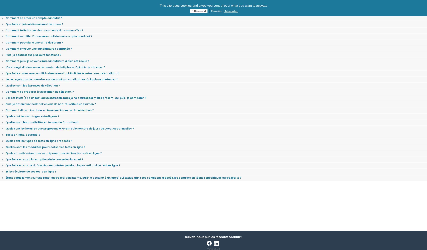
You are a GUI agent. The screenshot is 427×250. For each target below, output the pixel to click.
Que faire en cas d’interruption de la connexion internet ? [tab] (44, 159)
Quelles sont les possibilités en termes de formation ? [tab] (42, 122)
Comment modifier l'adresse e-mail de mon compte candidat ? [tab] (49, 36)
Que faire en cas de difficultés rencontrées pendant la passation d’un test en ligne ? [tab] (63, 165)
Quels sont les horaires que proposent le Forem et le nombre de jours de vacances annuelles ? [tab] (70, 128)
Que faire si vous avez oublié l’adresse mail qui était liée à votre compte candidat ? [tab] (62, 73)
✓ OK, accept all (199, 11)
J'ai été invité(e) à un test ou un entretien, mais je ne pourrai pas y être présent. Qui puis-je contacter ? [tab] (76, 98)
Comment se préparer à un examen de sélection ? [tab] (40, 92)
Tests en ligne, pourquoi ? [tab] (23, 134)
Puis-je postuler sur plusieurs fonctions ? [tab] (33, 55)
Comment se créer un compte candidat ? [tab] (34, 18)
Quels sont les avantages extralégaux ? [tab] (32, 116)
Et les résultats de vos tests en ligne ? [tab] (31, 171)
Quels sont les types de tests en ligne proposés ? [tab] (39, 141)
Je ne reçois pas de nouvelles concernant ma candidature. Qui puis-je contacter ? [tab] (62, 79)
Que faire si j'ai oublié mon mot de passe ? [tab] (34, 24)
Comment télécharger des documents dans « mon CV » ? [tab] (44, 30)
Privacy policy (231, 11)
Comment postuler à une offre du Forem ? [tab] (34, 42)
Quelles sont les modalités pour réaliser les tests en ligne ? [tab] (45, 147)
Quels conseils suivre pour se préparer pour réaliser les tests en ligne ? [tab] (54, 153)
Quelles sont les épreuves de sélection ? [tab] (33, 85)
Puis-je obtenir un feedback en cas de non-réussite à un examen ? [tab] (51, 104)
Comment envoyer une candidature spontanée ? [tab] (39, 48)
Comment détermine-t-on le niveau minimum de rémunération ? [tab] (50, 110)
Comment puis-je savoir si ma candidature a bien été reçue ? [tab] (47, 61)
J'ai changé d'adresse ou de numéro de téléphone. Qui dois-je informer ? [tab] (55, 67)
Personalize (216, 11)
